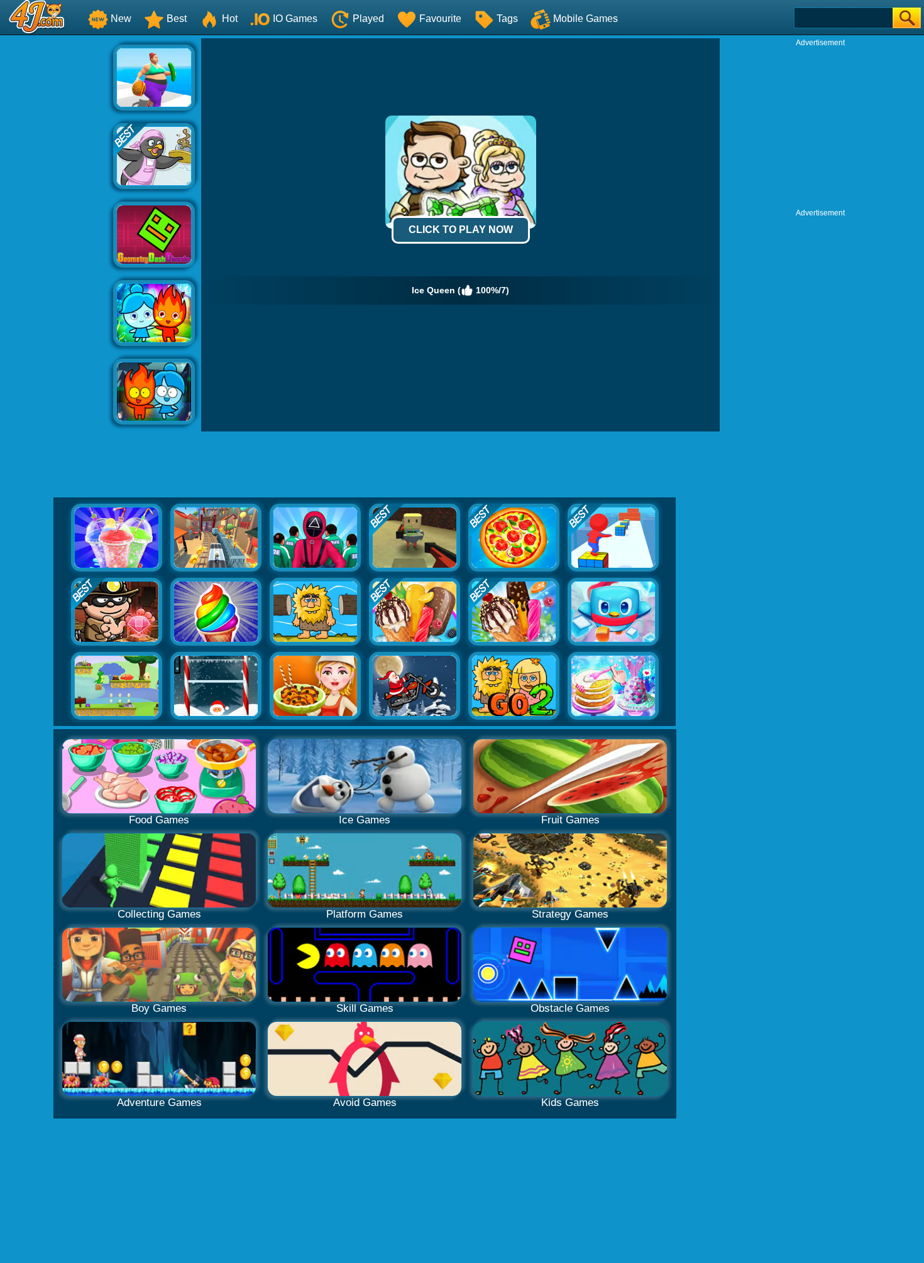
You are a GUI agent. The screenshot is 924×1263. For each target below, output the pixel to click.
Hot (230, 18)
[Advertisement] (56, 226)
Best (177, 18)
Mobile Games (585, 18)
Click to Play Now (461, 229)
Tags (507, 18)
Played (368, 18)
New (121, 18)
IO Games (295, 18)
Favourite (440, 18)
